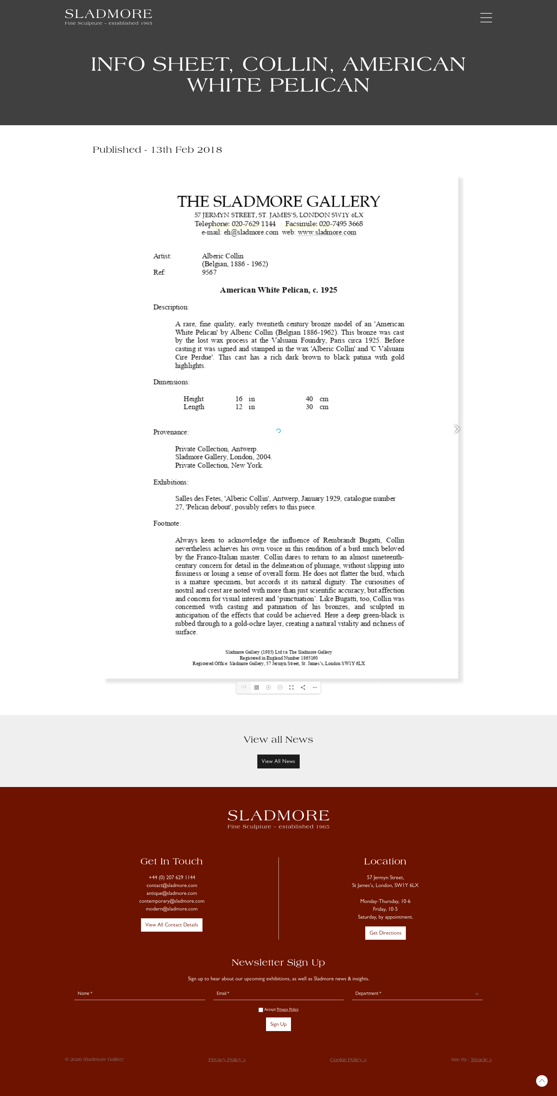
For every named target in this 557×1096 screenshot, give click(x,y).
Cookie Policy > (348, 1060)
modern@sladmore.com (172, 909)
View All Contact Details (171, 925)
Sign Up (278, 1025)
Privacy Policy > (227, 1060)
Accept (281, 1010)
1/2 (243, 687)
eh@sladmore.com (238, 226)
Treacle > (481, 1060)
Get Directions (386, 933)
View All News (278, 762)
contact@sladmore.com (172, 886)
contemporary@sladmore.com (172, 901)
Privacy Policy (288, 1010)
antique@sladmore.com (172, 894)
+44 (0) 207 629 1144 (172, 878)
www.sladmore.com (307, 226)
